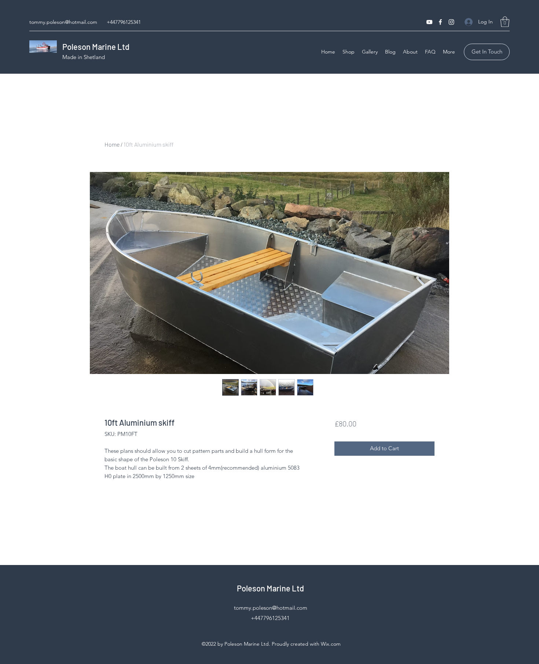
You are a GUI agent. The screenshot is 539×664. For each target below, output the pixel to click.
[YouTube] (429, 22)
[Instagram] (451, 22)
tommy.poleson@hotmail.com (63, 22)
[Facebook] (440, 22)
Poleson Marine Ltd (95, 46)
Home (112, 144)
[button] (504, 21)
